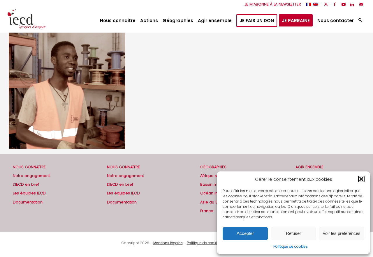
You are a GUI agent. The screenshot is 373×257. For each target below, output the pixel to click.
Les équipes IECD (29, 193)
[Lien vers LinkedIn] (352, 4)
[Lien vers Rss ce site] (326, 4)
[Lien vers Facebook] (334, 4)
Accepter (245, 233)
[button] (361, 179)
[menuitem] (271, 4)
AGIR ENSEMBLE (309, 167)
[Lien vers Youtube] (343, 4)
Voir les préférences (341, 233)
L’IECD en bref (26, 184)
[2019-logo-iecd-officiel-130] (26, 20)
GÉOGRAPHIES (213, 167)
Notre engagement (31, 175)
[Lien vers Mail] (361, 4)
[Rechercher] (361, 20)
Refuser (293, 233)
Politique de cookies (290, 246)
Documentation (28, 202)
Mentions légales (168, 242)
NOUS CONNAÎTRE (29, 167)
